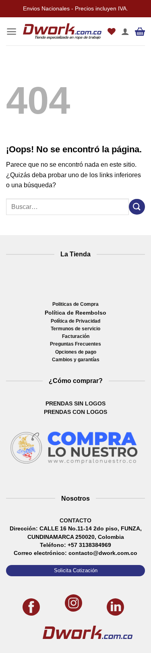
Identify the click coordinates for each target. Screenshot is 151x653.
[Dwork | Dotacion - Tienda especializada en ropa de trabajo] (62, 31)
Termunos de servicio (75, 329)
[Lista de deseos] (112, 31)
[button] (11, 31)
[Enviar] (137, 207)
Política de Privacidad (75, 321)
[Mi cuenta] (125, 31)
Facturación (75, 336)
